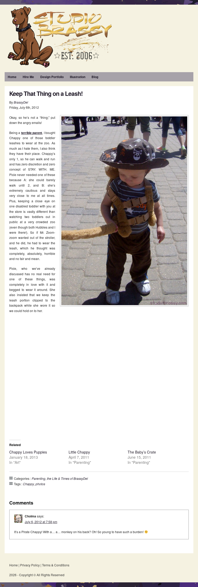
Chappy (28, 484)
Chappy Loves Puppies (28, 452)
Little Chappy (79, 452)
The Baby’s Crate (142, 452)
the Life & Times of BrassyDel (67, 478)
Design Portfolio (52, 76)
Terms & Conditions (55, 565)
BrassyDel (21, 102)
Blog (95, 76)
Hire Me (28, 76)
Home (12, 76)
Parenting (38, 478)
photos (40, 484)
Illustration (77, 76)
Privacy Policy (30, 565)
